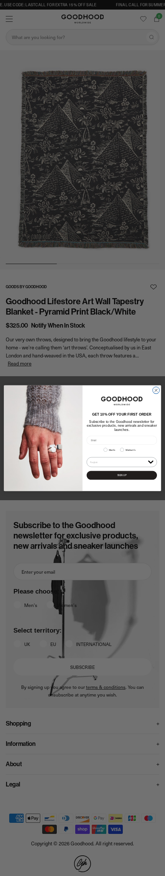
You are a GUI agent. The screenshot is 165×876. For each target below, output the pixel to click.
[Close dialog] (156, 390)
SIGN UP (122, 474)
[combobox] (118, 462)
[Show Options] (150, 461)
